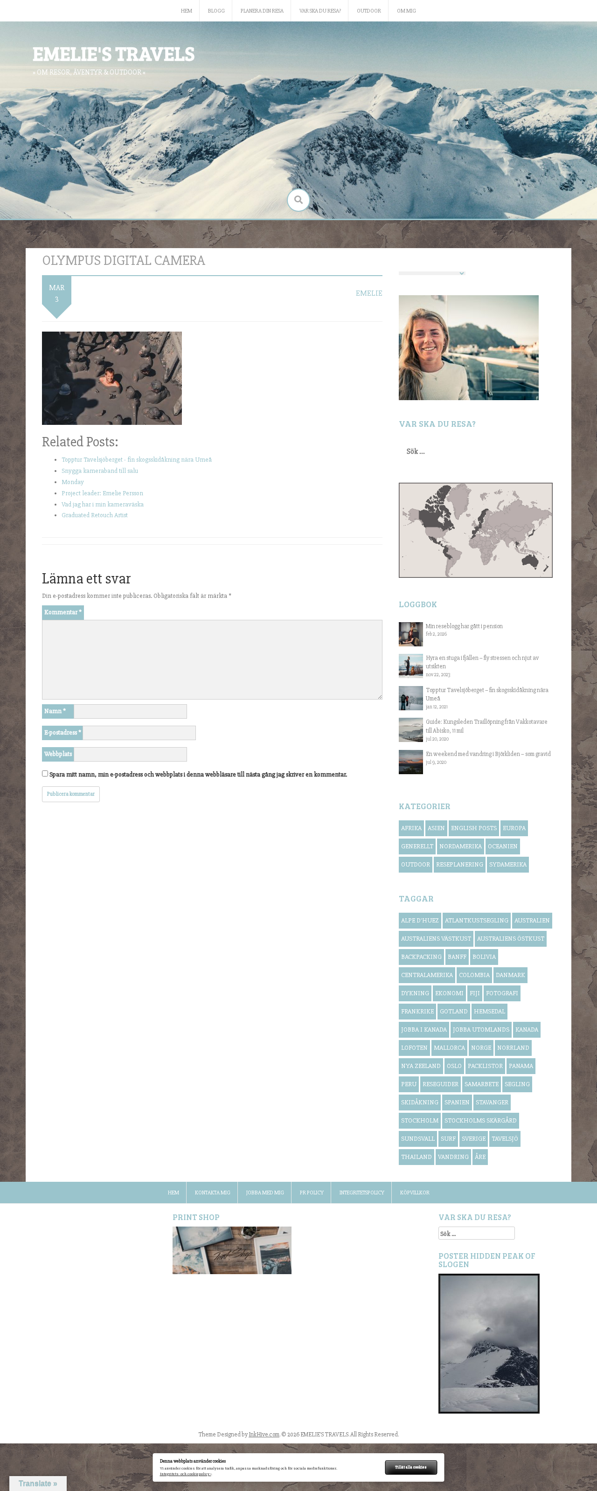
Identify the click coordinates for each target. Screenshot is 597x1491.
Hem (173, 1192)
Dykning (415, 993)
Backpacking (421, 957)
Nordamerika (460, 846)
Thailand (416, 1157)
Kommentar (63, 612)
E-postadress (62, 732)
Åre (480, 1157)
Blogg (216, 10)
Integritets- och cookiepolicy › (185, 1474)
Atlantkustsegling (476, 920)
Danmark (510, 975)
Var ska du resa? (320, 10)
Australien (532, 920)
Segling (517, 1084)
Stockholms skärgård (480, 1120)
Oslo (454, 1066)
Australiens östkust (510, 939)
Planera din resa (262, 10)
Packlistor (485, 1066)
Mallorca (449, 1048)
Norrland (513, 1048)
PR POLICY (312, 1192)
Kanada (526, 1029)
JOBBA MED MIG (265, 1192)
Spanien (457, 1102)
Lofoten (414, 1048)
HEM (186, 10)
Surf (448, 1139)
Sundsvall (418, 1139)
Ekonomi (449, 993)
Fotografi (502, 993)
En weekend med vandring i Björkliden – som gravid (488, 754)
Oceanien (503, 846)
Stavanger (492, 1102)
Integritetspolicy (362, 1192)
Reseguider (440, 1084)
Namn (55, 711)
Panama (521, 1066)
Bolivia (484, 957)
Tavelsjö (505, 1139)
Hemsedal (489, 1011)
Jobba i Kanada (424, 1029)
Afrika (411, 828)
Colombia (474, 975)
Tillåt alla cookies (411, 1467)
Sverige (474, 1139)
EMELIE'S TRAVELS (113, 53)
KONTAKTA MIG (212, 1192)
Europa (514, 828)
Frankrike (417, 1011)
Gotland (454, 1011)
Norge (481, 1048)
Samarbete (482, 1084)
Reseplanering (459, 864)
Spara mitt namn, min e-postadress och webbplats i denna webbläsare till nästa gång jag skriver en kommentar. (198, 774)
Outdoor (369, 10)
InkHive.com (264, 1434)
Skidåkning (419, 1102)
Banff (457, 957)
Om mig (406, 10)
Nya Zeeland (421, 1066)
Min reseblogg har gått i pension (464, 626)
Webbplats (58, 754)
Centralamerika (427, 975)
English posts (474, 828)
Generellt (417, 846)
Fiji (475, 993)
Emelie (369, 293)
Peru (409, 1084)
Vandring (453, 1157)
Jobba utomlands (481, 1029)
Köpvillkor (415, 1192)
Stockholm (419, 1120)
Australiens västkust (436, 939)
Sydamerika (508, 864)
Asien (436, 828)
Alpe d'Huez (420, 920)
